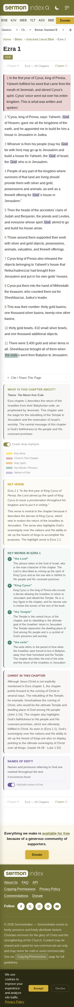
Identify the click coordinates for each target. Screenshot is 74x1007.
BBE (51, 20)
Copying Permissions (19, 889)
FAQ (25, 882)
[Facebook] (21, 906)
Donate (37, 854)
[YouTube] (57, 906)
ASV (42, 20)
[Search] (47, 8)
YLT (32, 20)
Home (7, 39)
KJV (13, 20)
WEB (23, 20)
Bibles (18, 39)
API (35, 882)
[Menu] (67, 7)
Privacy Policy (49, 889)
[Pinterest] (48, 906)
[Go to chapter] (70, 30)
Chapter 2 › (61, 65)
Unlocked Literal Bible (40, 39)
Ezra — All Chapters (37, 66)
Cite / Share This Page (26, 377)
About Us (11, 882)
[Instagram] (39, 906)
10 (6, 328)
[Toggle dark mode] (56, 7)
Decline (60, 988)
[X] (30, 906)
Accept (38, 988)
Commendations (16, 896)
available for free (56, 833)
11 (6, 343)
